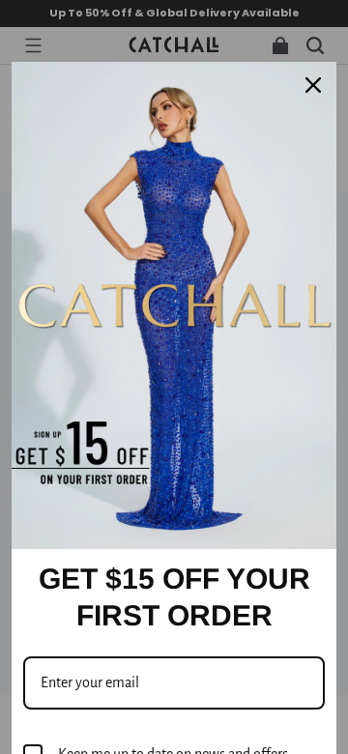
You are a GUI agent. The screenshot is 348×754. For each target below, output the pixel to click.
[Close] (313, 85)
